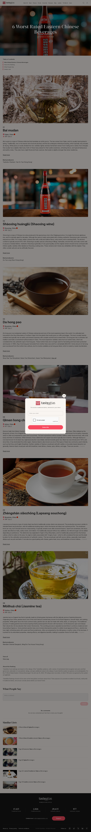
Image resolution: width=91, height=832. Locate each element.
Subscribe (45, 427)
